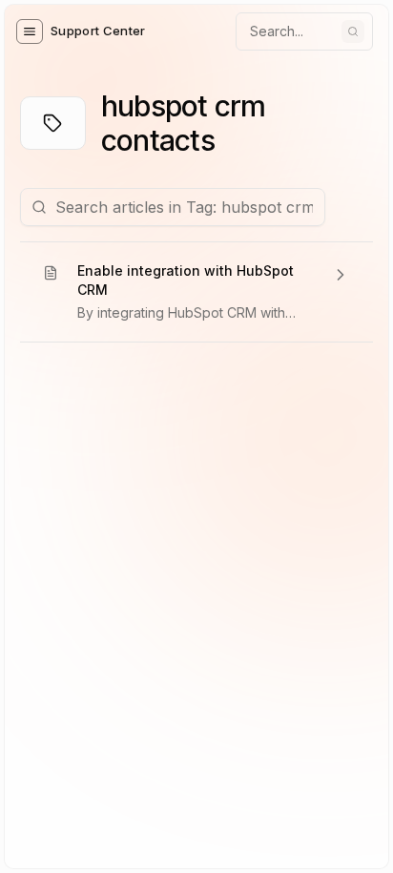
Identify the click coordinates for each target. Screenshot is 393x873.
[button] (29, 31)
